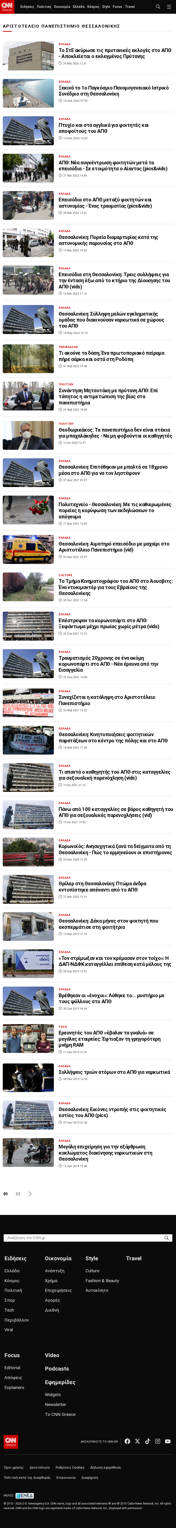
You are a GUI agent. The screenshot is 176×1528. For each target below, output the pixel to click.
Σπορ (9, 1300)
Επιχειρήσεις (58, 1290)
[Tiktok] (147, 1441)
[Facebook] (127, 1441)
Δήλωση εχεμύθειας (105, 1468)
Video (52, 1355)
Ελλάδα (79, 7)
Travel (130, 7)
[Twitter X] (137, 1441)
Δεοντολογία (40, 1468)
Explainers (14, 1387)
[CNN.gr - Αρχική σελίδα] (11, 1442)
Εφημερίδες (60, 1382)
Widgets (53, 1394)
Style (106, 7)
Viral (8, 1329)
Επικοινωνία (66, 1478)
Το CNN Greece (60, 1414)
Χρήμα (51, 1280)
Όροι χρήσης (14, 1468)
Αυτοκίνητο (96, 1290)
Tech (9, 1310)
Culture (92, 1270)
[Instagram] (157, 1441)
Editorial (12, 1367)
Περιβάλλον (16, 1320)
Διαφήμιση (90, 1478)
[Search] (166, 1237)
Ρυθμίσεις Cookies (70, 1468)
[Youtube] (167, 1441)
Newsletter (55, 1404)
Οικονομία (62, 7)
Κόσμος (93, 7)
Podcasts (57, 1368)
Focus (117, 7)
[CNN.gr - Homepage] (7, 7)
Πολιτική (44, 7)
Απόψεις (13, 1377)
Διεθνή (52, 1310)
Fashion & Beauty (102, 1280)
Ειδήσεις (27, 7)
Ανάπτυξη (54, 1270)
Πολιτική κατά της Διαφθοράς (27, 1478)
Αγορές (52, 1300)
